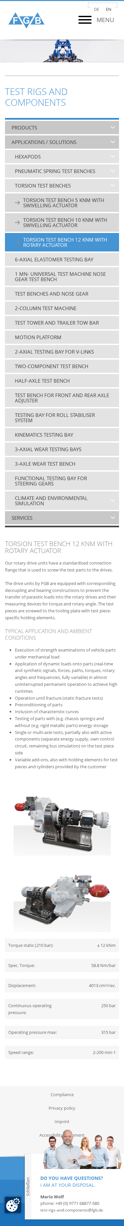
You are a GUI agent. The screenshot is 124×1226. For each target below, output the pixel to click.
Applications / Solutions (44, 142)
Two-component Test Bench (51, 366)
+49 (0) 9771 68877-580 (77, 1203)
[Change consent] (13, 1205)
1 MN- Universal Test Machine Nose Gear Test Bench (60, 276)
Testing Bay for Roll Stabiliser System (55, 417)
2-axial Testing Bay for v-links (54, 351)
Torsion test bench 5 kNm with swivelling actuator (63, 203)
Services (22, 517)
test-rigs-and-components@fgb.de (71, 1210)
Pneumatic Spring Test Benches (55, 171)
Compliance (62, 1094)
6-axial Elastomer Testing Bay (54, 259)
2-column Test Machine (45, 308)
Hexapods (28, 156)
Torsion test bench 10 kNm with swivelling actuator (65, 222)
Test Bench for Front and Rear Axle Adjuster (62, 398)
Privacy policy (62, 1108)
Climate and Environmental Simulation (51, 501)
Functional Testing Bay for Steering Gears (51, 481)
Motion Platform (38, 337)
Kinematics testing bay (44, 434)
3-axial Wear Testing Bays (48, 449)
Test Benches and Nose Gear (51, 293)
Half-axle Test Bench (42, 380)
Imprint (62, 1121)
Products (24, 127)
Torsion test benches (43, 185)
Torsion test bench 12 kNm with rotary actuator (65, 242)
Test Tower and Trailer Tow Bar (57, 322)
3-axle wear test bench (45, 463)
